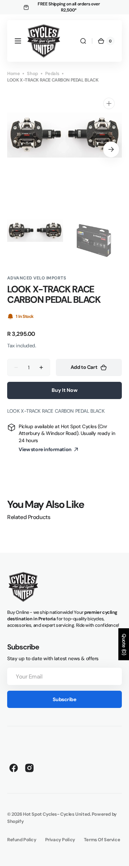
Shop (32, 73)
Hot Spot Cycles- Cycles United (56, 814)
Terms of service (102, 840)
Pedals (52, 73)
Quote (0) (124, 644)
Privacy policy (60, 840)
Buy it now (64, 390)
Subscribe (64, 699)
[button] (18, 41)
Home (13, 73)
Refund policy (22, 840)
